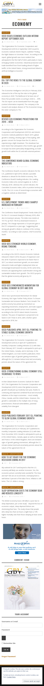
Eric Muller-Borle (9, 42)
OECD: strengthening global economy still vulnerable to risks (22, 373)
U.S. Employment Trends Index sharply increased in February (20, 203)
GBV (5, 463)
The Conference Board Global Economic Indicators (20, 162)
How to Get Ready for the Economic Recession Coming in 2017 (19, 458)
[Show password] (4, 638)
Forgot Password (8, 656)
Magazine (5, 454)
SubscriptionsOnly (16, 454)
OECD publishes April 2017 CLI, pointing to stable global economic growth (21, 331)
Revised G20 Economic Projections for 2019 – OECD (20, 120)
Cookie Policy (11, 677)
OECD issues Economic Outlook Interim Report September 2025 (20, 37)
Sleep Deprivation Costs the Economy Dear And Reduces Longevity (22, 492)
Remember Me (9, 643)
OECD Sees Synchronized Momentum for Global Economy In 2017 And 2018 (20, 287)
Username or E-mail (10, 621)
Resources (6, 33)
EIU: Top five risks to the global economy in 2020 (21, 82)
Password (6, 630)
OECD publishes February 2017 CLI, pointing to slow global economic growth (22, 417)
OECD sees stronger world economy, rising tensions (19, 245)
